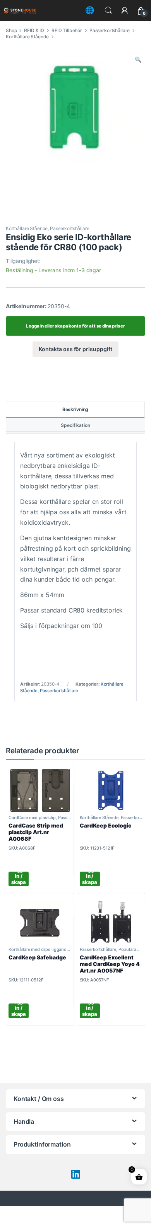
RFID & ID (34, 30)
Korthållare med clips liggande (39, 949)
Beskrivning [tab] (75, 409)
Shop (11, 30)
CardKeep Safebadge (37, 957)
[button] (138, 59)
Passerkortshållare (109, 30)
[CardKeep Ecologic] (111, 790)
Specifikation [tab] (75, 425)
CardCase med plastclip (32, 817)
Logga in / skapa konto (18, 879)
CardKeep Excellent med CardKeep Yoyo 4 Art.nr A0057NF (110, 964)
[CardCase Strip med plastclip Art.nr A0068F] (40, 790)
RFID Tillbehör (66, 30)
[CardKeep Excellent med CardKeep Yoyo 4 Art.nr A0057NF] (111, 922)
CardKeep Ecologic (105, 825)
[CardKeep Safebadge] (40, 922)
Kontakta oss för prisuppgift (75, 349)
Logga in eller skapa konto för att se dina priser (75, 326)
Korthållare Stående (27, 36)
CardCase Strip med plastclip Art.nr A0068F (36, 832)
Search (108, 10)
